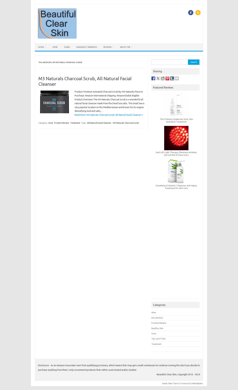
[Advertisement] (175, 249)
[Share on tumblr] (172, 78)
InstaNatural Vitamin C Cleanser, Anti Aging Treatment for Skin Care (176, 186)
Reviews (107, 47)
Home (41, 47)
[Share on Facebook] (153, 78)
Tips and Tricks (158, 339)
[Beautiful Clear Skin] (57, 38)
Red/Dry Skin (157, 328)
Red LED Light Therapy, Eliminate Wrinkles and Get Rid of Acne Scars (176, 153)
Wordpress (197, 383)
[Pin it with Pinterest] (167, 78)
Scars (67, 47)
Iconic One (167, 383)
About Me (125, 47)
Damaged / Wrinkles (86, 47)
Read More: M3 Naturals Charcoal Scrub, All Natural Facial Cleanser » (109, 115)
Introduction (157, 318)
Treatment (75, 123)
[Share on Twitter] (158, 78)
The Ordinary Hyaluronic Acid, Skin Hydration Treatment (176, 120)
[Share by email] (177, 78)
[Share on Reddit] (163, 78)
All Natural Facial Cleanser (99, 123)
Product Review (61, 123)
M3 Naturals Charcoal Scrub (126, 123)
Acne (55, 47)
